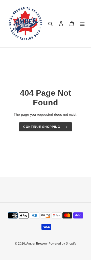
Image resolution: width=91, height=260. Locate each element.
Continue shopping (41, 127)
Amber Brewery (37, 243)
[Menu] (82, 23)
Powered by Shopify (62, 243)
